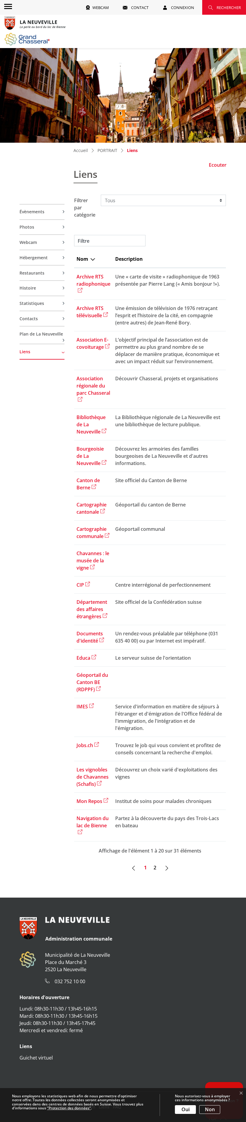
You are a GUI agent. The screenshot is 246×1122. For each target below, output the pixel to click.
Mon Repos (92, 801)
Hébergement (34, 257)
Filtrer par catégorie (84, 207)
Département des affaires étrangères (91, 609)
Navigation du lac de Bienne (92, 822)
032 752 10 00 (70, 981)
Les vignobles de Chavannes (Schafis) (92, 776)
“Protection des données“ (69, 1108)
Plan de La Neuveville (41, 334)
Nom (82, 259)
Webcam (28, 242)
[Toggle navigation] (7, 6)
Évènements (32, 211)
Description (129, 259)
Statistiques (32, 303)
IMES (85, 706)
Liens (32, 354)
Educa (86, 658)
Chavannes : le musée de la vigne (92, 560)
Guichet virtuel (36, 1057)
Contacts (29, 318)
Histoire (28, 288)
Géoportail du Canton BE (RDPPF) (92, 682)
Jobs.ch (87, 745)
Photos (27, 227)
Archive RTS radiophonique (93, 280)
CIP (83, 585)
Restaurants (32, 273)
